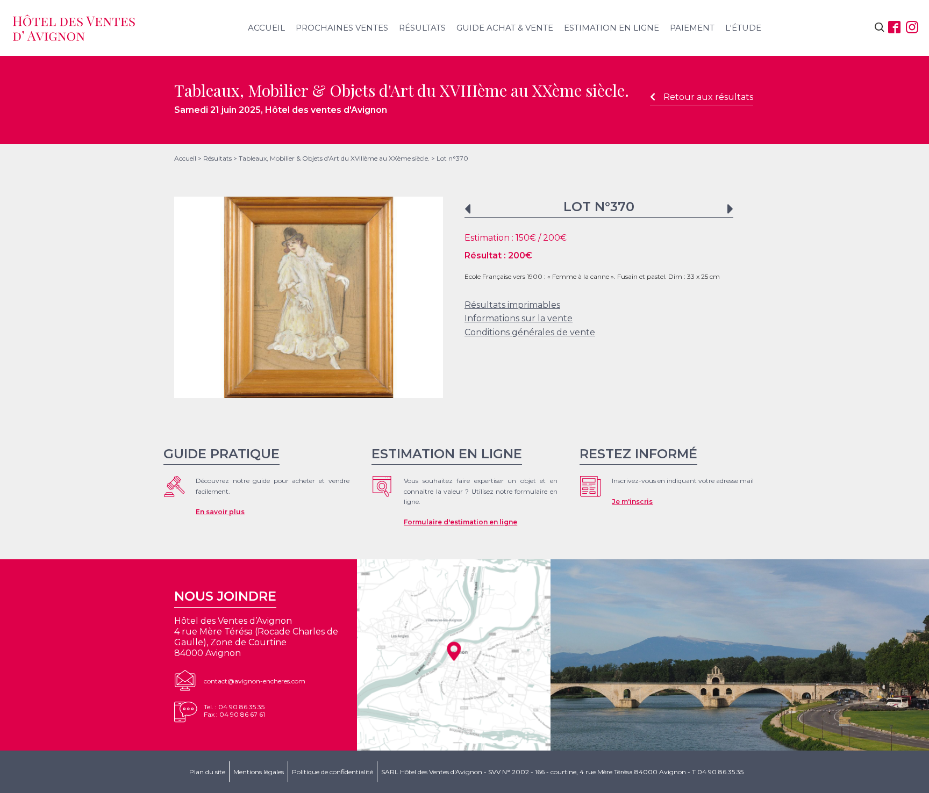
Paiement (692, 28)
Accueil (266, 28)
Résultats (422, 28)
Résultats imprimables (512, 305)
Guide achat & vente (504, 28)
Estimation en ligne (611, 28)
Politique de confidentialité (332, 772)
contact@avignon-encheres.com (254, 681)
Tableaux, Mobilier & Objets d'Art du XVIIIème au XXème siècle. (334, 158)
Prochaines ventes (342, 28)
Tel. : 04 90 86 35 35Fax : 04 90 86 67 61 (234, 710)
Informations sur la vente (518, 318)
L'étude (743, 28)
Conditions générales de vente (529, 332)
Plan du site (207, 772)
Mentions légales (258, 772)
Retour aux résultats (708, 97)
